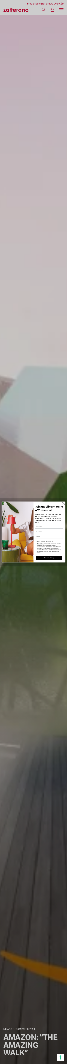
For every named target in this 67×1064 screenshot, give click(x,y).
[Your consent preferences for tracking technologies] (60, 1057)
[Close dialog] (63, 503)
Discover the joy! (49, 558)
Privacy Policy (40, 543)
